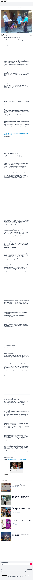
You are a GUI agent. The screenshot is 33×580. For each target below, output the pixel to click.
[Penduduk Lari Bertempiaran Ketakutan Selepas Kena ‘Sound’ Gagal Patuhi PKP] (6, 500)
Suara (3, 34)
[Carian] (29, 1)
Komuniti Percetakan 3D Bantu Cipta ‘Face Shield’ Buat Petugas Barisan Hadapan (21, 509)
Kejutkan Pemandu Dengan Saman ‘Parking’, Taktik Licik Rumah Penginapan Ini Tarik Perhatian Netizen (21, 534)
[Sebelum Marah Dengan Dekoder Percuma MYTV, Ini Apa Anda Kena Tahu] (6, 487)
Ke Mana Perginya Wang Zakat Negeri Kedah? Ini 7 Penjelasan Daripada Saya (16, 7)
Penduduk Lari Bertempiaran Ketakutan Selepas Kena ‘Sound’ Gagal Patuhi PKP (20, 497)
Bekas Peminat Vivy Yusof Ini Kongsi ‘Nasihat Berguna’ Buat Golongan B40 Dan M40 (21, 521)
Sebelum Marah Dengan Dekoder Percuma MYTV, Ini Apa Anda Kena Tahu (21, 484)
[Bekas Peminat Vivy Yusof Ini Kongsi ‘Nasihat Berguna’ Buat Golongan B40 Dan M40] (6, 524)
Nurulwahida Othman (16, 486)
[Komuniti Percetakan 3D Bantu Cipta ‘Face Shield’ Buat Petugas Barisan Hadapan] (6, 512)
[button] (31, 1)
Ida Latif (31, 35)
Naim (14, 523)
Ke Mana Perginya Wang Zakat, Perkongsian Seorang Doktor (16, 459)
